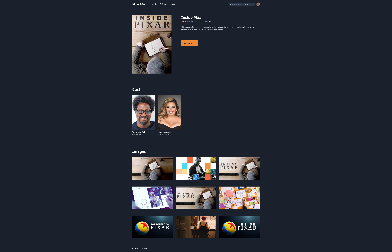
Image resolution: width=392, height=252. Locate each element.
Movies (154, 4)
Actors (172, 4)
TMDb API (144, 248)
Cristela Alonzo (164, 132)
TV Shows (163, 4)
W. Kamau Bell (138, 132)
